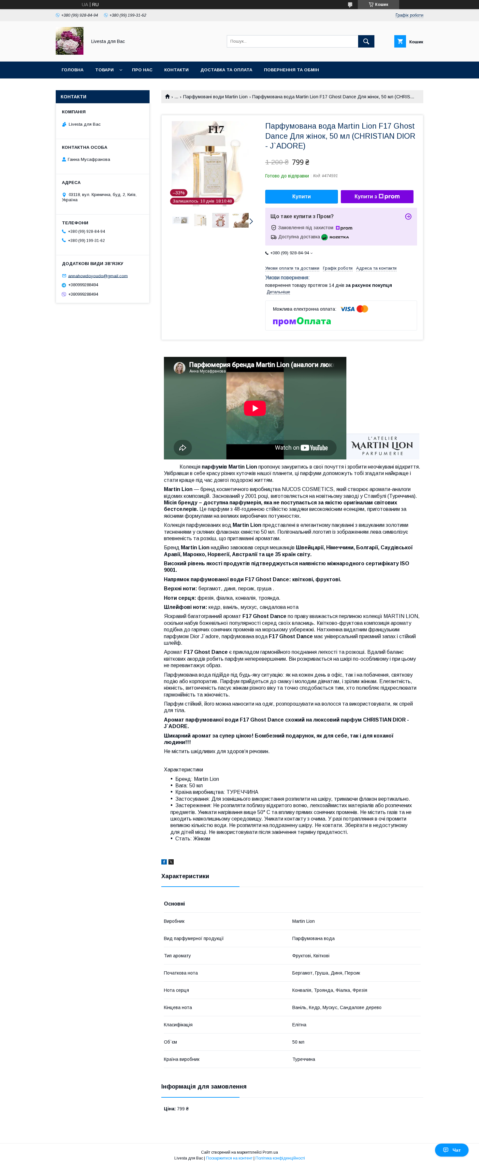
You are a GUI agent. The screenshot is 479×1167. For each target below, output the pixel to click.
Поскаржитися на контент (229, 1158)
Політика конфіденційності (280, 1158)
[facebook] (164, 862)
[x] (171, 862)
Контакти (176, 69)
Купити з (366, 196)
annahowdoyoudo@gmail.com (98, 275)
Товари (104, 69)
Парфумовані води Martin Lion (215, 96)
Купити (301, 196)
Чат (457, 1150)
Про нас (142, 69)
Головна (72, 69)
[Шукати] (366, 41)
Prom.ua (270, 1152)
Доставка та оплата (226, 69)
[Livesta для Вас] (69, 53)
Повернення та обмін (291, 69)
